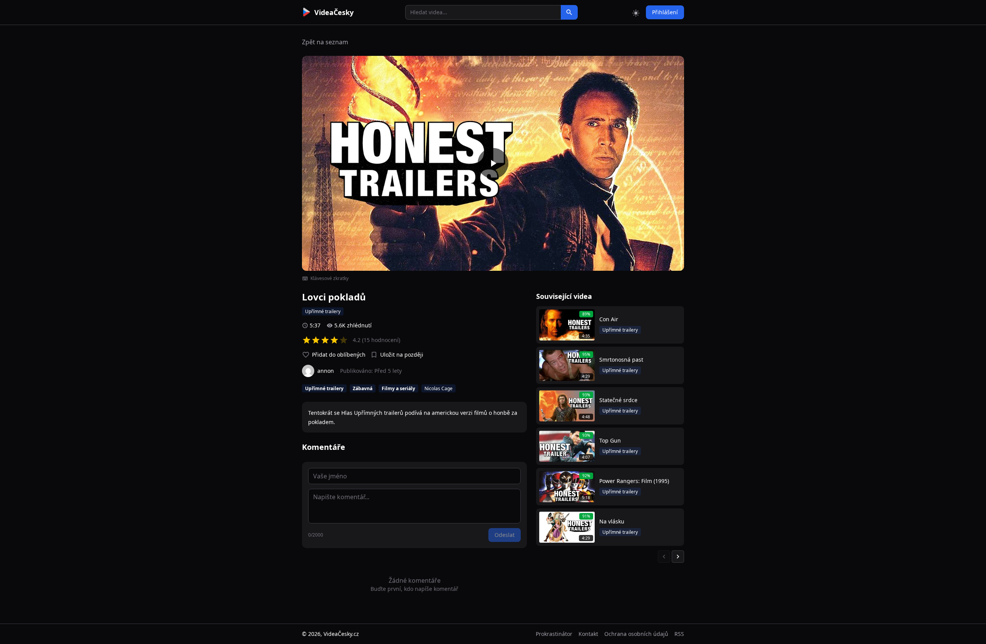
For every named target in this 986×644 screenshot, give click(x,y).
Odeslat (505, 534)
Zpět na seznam (325, 42)
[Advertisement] (259, 140)
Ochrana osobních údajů (636, 633)
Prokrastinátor (554, 633)
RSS (679, 633)
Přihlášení (665, 12)
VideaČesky (334, 12)
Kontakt (588, 633)
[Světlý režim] (636, 12)
